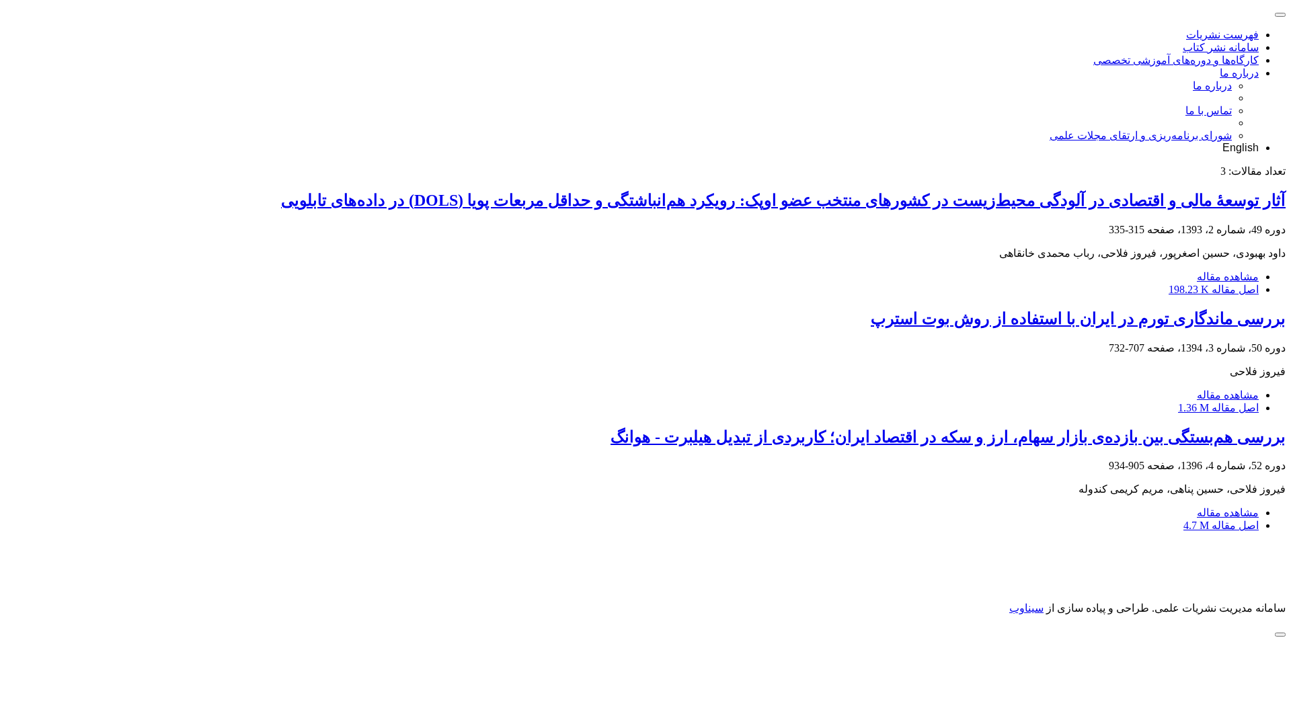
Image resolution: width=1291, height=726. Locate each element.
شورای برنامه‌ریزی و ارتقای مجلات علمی (1141, 135)
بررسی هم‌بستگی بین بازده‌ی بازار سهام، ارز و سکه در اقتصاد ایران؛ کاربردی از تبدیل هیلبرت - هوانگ (948, 437)
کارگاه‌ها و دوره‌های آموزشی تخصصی (1176, 60)
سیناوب (1026, 608)
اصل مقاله (1214, 289)
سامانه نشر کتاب (1221, 47)
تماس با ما (1208, 110)
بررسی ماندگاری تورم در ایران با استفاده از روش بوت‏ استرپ (1078, 318)
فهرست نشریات (1222, 34)
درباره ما (1239, 73)
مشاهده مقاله (1228, 276)
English (1240, 147)
